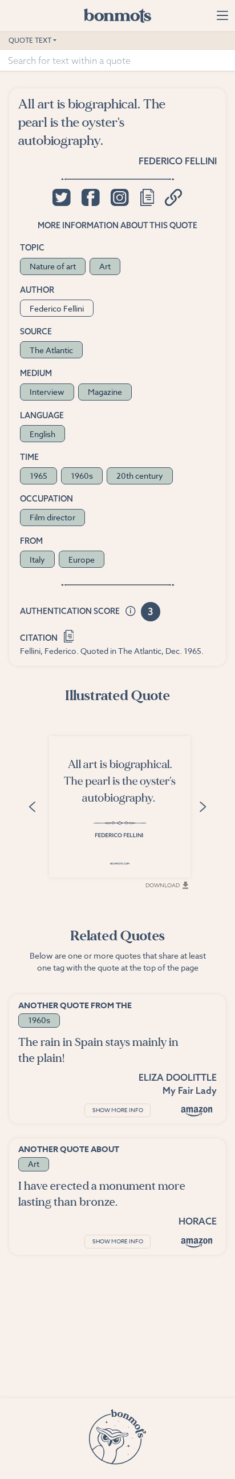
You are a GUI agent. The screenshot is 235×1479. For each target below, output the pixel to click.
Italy (37, 559)
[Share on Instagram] (119, 197)
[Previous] (32, 806)
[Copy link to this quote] (174, 197)
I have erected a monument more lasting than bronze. (101, 1194)
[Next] (202, 806)
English (42, 434)
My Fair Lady (190, 1090)
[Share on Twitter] (61, 197)
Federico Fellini (178, 161)
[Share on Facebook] (90, 197)
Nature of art (53, 266)
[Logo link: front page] (117, 15)
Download (162, 885)
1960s (82, 475)
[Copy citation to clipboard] (69, 635)
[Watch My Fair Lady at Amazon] (196, 1111)
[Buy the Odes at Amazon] (196, 1242)
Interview (47, 391)
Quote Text (30, 40)
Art (105, 266)
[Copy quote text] (147, 197)
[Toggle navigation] (222, 15)
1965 (38, 475)
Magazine (105, 391)
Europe (81, 559)
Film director (52, 517)
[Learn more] (130, 612)
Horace (198, 1221)
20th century (139, 475)
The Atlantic (51, 350)
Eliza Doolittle (178, 1077)
